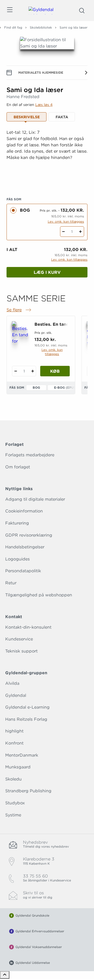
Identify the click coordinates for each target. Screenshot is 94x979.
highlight (14, 731)
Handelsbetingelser (24, 546)
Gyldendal (15, 695)
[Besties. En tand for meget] (20, 332)
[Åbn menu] (10, 10)
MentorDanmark (21, 755)
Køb (55, 371)
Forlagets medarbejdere (29, 454)
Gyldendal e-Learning (27, 707)
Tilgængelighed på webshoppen (38, 594)
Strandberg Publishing (28, 790)
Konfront (14, 743)
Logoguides (17, 559)
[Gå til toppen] (4, 975)
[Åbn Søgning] (81, 10)
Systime (13, 814)
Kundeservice (19, 638)
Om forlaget (17, 466)
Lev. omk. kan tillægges (66, 221)
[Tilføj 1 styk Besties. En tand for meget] (32, 371)
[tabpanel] (47, 156)
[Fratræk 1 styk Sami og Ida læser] (63, 232)
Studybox (15, 802)
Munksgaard (18, 766)
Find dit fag (13, 27)
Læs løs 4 (43, 105)
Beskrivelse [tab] (27, 117)
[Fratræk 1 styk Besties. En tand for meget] (15, 371)
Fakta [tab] (62, 117)
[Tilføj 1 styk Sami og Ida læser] (80, 232)
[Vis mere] (47, 181)
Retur (10, 582)
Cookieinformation (24, 511)
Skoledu (13, 779)
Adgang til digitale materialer (35, 499)
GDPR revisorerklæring (28, 535)
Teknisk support (21, 651)
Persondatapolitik (23, 570)
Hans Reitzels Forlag (26, 719)
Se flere (19, 310)
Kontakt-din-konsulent (28, 627)
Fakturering (17, 523)
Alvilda (12, 683)
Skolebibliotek (41, 27)
